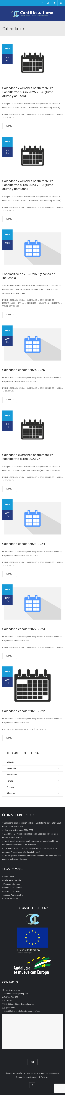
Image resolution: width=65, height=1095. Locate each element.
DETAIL (9, 126)
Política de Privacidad (12, 880)
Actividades (12, 774)
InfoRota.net (43, 1077)
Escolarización (9, 303)
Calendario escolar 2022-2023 (23, 629)
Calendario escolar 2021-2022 (23, 711)
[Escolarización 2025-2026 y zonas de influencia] (32, 248)
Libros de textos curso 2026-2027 (18, 830)
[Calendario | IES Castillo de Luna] (32, 13)
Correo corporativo (11, 891)
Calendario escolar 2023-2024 (23, 544)
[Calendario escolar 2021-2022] (32, 685)
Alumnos (11, 793)
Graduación (44, 303)
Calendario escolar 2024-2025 (23, 370)
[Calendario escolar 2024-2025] (32, 344)
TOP (32, 1062)
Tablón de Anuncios (10, 306)
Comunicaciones (47, 114)
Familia (60, 114)
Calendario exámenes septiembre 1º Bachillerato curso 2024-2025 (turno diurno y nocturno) (27, 185)
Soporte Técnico (10, 898)
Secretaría (56, 303)
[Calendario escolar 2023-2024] (32, 518)
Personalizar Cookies (12, 887)
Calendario (32, 114)
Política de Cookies (11, 884)
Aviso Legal (8, 876)
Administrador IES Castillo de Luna (18, 729)
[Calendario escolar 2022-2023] (32, 603)
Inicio (11, 762)
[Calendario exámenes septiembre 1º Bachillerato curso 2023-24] (32, 429)
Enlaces (10, 787)
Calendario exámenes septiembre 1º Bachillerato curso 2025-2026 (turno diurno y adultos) (27, 92)
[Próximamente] (48, 3)
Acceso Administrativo (13, 895)
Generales (9, 117)
